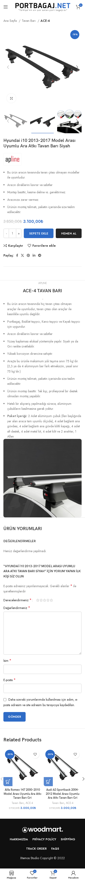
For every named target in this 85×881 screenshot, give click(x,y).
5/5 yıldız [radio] (51, 600)
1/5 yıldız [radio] (37, 600)
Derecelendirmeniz (17, 600)
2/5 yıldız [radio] (41, 600)
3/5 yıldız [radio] (44, 600)
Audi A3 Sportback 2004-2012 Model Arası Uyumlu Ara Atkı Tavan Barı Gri (62, 794)
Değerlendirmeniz (16, 607)
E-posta (9, 679)
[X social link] (22, 255)
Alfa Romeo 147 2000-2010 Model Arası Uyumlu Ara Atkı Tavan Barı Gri (22, 794)
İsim (7, 660)
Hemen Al (68, 233)
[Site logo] (42, 6)
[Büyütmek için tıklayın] (11, 98)
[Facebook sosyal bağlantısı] (17, 255)
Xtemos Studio (29, 858)
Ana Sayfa (10, 20)
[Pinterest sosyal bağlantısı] (28, 255)
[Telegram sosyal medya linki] (40, 255)
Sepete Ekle (38, 233)
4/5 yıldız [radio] (48, 600)
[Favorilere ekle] (35, 754)
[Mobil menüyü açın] (5, 6)
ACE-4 (45, 20)
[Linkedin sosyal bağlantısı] (34, 255)
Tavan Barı (29, 20)
